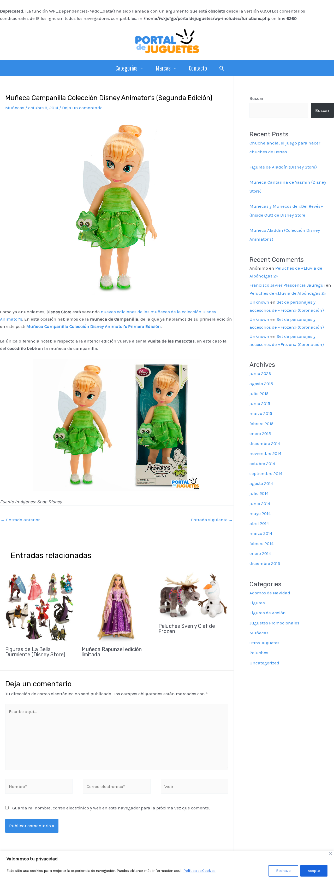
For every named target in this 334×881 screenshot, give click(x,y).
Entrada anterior (20, 519)
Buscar (256, 98)
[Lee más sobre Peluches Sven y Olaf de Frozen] (193, 595)
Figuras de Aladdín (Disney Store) (283, 167)
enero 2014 (260, 553)
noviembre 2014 (265, 453)
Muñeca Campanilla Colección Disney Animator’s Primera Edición (93, 326)
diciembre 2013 (264, 563)
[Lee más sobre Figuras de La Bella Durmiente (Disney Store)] (40, 606)
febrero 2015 (261, 423)
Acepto (314, 870)
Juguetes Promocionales (274, 622)
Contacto (198, 68)
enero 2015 (260, 433)
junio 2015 (259, 403)
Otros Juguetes (264, 642)
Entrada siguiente (212, 519)
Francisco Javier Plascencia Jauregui (287, 285)
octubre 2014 (262, 463)
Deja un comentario (82, 107)
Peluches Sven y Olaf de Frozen (186, 628)
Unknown (259, 302)
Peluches (258, 652)
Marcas (163, 68)
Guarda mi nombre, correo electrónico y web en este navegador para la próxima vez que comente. (111, 807)
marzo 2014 (260, 533)
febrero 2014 (261, 543)
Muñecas (14, 107)
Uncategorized (264, 662)
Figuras (257, 602)
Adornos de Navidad (269, 592)
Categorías (127, 68)
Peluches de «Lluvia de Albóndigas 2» (287, 293)
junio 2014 (259, 503)
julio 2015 (259, 393)
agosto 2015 (261, 383)
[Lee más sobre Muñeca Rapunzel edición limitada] (117, 606)
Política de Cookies (199, 870)
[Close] (330, 853)
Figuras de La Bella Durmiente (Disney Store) (35, 652)
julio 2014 (259, 493)
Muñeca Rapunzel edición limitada (112, 652)
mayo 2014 (260, 513)
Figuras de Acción (267, 612)
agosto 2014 (261, 483)
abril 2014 (259, 523)
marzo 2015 (260, 413)
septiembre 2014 (265, 473)
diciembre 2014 (264, 443)
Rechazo (283, 870)
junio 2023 (260, 373)
